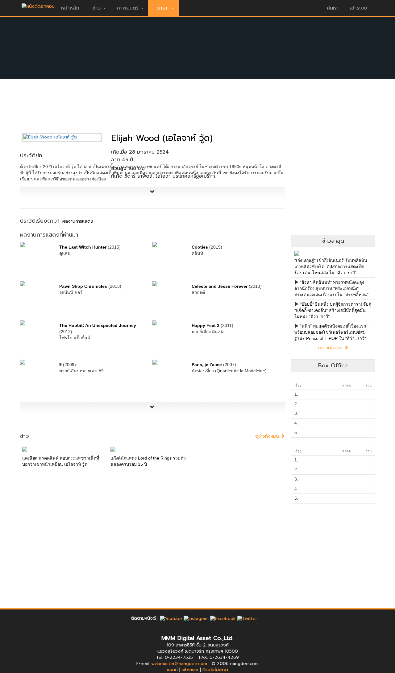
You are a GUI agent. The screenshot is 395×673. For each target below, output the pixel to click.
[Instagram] (196, 618)
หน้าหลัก (70, 8)
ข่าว (96, 8)
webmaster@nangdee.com (179, 663)
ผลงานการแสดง (77, 221)
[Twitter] (247, 618)
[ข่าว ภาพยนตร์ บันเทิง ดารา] (38, 5)
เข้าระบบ (358, 8)
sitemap (190, 670)
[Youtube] (171, 618)
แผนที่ (172, 670)
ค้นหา (333, 8)
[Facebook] (223, 618)
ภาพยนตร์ (127, 8)
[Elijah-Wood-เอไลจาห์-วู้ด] (66, 137)
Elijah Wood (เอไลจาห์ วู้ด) (162, 138)
